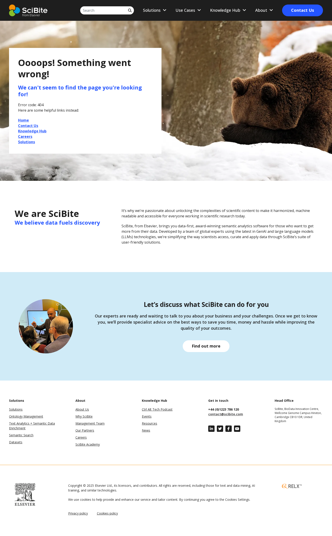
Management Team (90, 423)
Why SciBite (84, 416)
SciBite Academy (87, 444)
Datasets (15, 442)
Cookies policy (107, 513)
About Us (82, 409)
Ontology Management (26, 416)
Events (147, 416)
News (146, 430)
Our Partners (84, 430)
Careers (81, 437)
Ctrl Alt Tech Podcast (157, 409)
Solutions (16, 409)
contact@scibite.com (225, 414)
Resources (149, 423)
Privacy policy (78, 513)
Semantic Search (21, 435)
